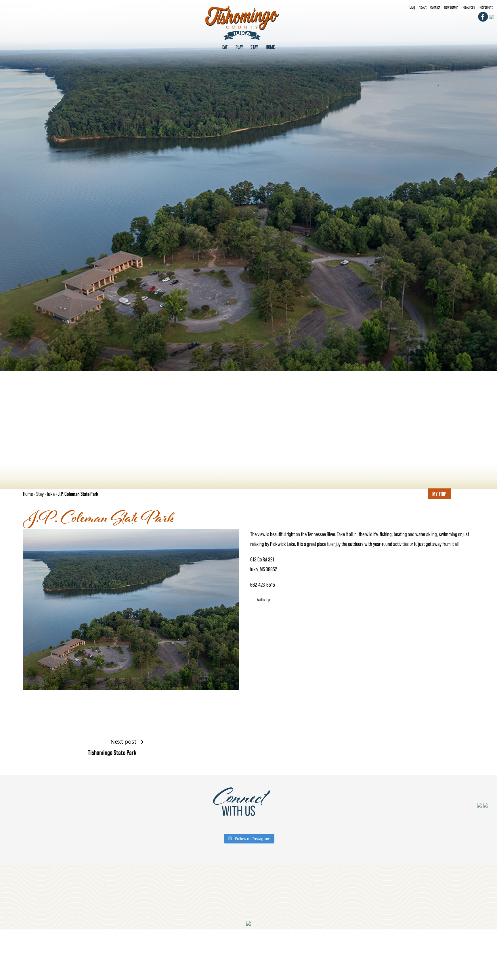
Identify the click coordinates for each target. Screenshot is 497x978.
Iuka (51, 494)
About (423, 7)
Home (270, 47)
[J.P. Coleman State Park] (248, 185)
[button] (260, 599)
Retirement (486, 7)
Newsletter (451, 7)
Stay (254, 47)
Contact (435, 7)
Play (239, 47)
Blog (412, 7)
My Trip (439, 494)
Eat (225, 47)
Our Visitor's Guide (176, 894)
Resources (468, 7)
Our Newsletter (313, 894)
